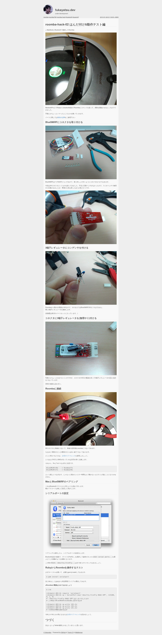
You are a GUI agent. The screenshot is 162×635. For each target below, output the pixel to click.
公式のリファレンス (68, 456)
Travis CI (70, 632)
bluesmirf (76, 17)
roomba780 (53, 17)
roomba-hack (61, 17)
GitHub (63, 632)
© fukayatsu (47, 632)
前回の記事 (61, 117)
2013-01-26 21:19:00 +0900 (109, 17)
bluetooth (69, 17)
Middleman (79, 632)
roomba (46, 17)
